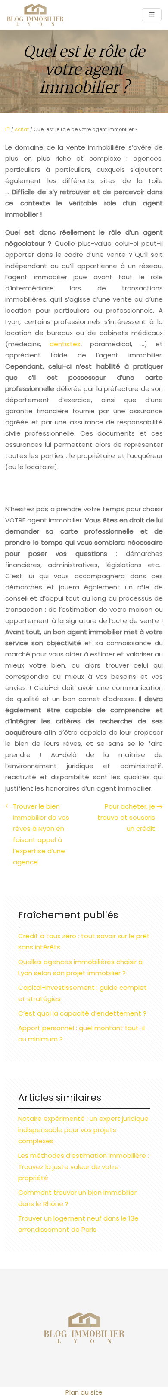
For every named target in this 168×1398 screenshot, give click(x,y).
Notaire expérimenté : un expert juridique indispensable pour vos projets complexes (83, 1129)
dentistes (65, 343)
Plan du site (84, 1392)
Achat (22, 129)
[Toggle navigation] (152, 14)
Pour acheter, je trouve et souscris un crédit (126, 817)
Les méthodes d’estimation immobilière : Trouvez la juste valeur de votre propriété (83, 1166)
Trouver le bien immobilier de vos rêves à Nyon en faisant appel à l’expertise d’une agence (41, 834)
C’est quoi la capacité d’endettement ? (82, 1013)
